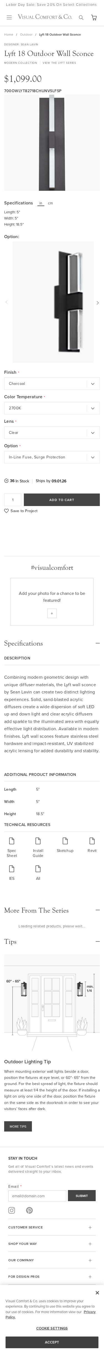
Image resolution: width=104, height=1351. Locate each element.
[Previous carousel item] (7, 302)
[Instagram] (11, 1210)
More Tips (18, 1126)
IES (12, 878)
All (38, 878)
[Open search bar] (81, 17)
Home (8, 34)
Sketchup (65, 850)
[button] (94, 17)
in (40, 203)
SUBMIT (82, 1195)
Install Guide (38, 853)
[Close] (97, 1293)
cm (50, 203)
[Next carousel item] (97, 302)
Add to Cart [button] (61, 499)
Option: (11, 236)
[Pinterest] (29, 1210)
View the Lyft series (59, 62)
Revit (92, 850)
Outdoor (26, 34)
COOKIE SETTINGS (52, 1328)
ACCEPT (52, 1342)
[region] (52, 1318)
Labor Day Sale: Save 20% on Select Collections (51, 4)
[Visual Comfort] (45, 17)
